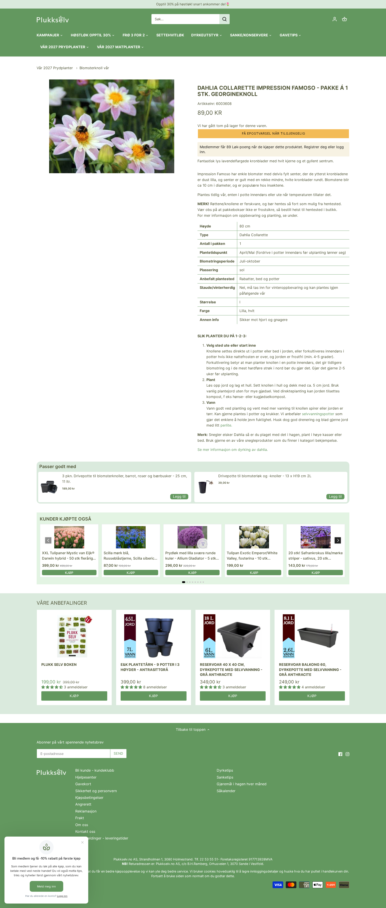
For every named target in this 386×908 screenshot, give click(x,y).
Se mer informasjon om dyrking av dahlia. (232, 449)
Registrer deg (315, 147)
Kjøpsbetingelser (89, 797)
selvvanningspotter (318, 414)
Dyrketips (225, 770)
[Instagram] (347, 753)
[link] (49, 487)
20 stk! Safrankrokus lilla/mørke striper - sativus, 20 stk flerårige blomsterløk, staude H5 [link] (315, 556)
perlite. (226, 425)
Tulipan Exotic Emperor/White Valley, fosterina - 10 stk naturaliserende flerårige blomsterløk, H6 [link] (252, 556)
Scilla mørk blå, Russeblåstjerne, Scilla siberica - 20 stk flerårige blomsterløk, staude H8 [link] (130, 556)
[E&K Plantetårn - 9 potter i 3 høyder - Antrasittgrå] (154, 636)
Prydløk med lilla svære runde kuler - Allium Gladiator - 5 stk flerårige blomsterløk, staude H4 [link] (190, 556)
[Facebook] (340, 753)
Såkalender (226, 791)
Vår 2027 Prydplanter (55, 68)
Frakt (79, 818)
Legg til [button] (179, 496)
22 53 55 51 (209, 859)
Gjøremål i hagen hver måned (241, 784)
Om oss (81, 825)
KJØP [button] (69, 573)
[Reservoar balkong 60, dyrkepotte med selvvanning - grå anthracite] (312, 636)
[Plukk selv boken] (74, 636)
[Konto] (335, 19)
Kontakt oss (85, 831)
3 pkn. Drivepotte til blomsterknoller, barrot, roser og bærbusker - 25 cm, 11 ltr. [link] (124, 479)
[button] (273, 134)
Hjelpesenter (85, 777)
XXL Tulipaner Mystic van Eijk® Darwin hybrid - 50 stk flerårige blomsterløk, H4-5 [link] (68, 556)
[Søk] (224, 19)
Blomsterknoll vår (94, 68)
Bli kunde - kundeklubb (94, 770)
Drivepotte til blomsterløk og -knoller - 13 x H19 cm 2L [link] (264, 476)
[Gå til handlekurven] (344, 19)
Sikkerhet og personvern (96, 791)
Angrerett (83, 804)
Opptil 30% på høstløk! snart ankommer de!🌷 (193, 4)
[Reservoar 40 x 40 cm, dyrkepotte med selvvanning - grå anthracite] (233, 636)
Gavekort (83, 784)
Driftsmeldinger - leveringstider (101, 838)
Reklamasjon (85, 811)
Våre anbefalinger (62, 603)
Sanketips (225, 777)
